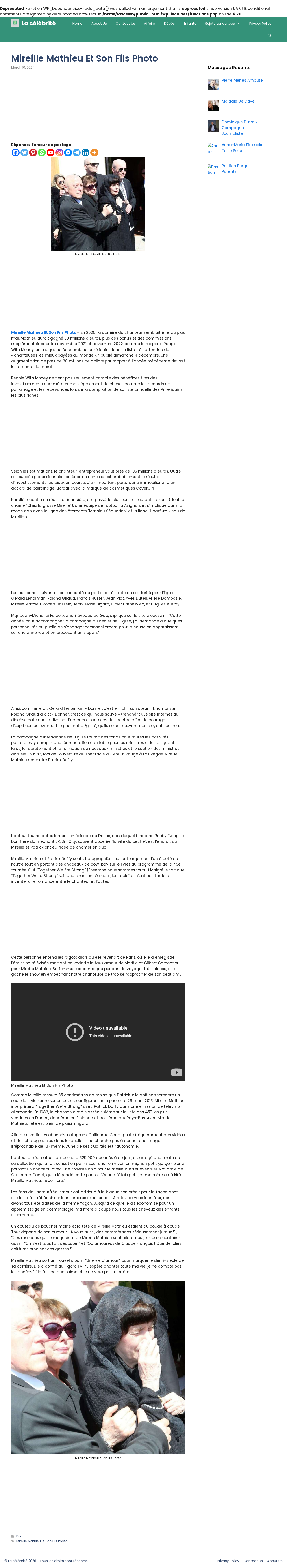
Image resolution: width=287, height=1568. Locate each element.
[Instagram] (59, 152)
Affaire (149, 23)
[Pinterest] (33, 152)
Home (77, 23)
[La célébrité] (15, 23)
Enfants (190, 23)
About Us (99, 23)
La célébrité (38, 23)
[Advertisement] (98, 109)
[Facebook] (16, 152)
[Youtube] (50, 152)
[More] (94, 152)
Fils (18, 1536)
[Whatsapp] (42, 152)
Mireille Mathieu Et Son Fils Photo (44, 332)
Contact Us (125, 23)
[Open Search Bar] (269, 36)
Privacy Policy (260, 23)
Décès (169, 23)
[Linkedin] (85, 152)
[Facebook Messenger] (68, 152)
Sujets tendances (220, 23)
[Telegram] (77, 152)
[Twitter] (24, 152)
